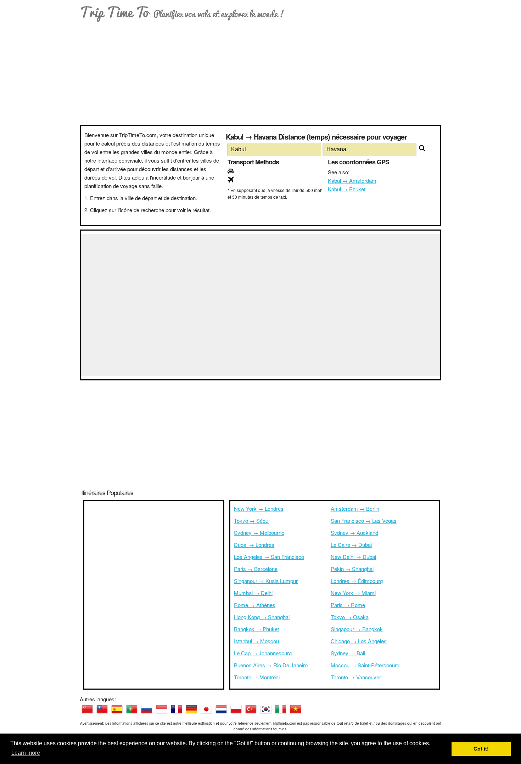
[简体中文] (87, 709)
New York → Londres (259, 508)
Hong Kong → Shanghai (262, 617)
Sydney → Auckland (354, 532)
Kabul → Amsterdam (352, 180)
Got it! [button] (481, 749)
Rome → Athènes (254, 605)
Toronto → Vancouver (356, 677)
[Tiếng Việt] (295, 709)
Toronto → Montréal (257, 677)
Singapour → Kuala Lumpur (266, 580)
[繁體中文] (102, 709)
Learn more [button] (25, 753)
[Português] (132, 709)
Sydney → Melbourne (259, 532)
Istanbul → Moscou (256, 641)
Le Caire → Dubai (351, 544)
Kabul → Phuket (346, 189)
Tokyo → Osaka (350, 617)
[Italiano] (280, 709)
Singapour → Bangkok (357, 629)
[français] (176, 709)
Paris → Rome (348, 605)
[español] (117, 709)
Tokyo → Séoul (251, 520)
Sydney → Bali (348, 653)
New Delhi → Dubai (353, 556)
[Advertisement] (260, 71)
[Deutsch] (191, 709)
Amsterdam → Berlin (355, 508)
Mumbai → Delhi (253, 592)
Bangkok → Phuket (256, 629)
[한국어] (265, 709)
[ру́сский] (146, 709)
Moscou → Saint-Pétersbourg (365, 665)
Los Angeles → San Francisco (269, 556)
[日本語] (206, 709)
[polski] (236, 709)
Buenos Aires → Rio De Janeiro (271, 665)
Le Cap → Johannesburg (263, 653)
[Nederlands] (221, 709)
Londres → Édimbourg (357, 580)
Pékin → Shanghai (352, 568)
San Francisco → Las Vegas (364, 520)
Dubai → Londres (254, 544)
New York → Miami (353, 592)
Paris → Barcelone (256, 568)
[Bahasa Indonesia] (161, 709)
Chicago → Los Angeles (359, 641)
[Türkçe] (251, 709)
